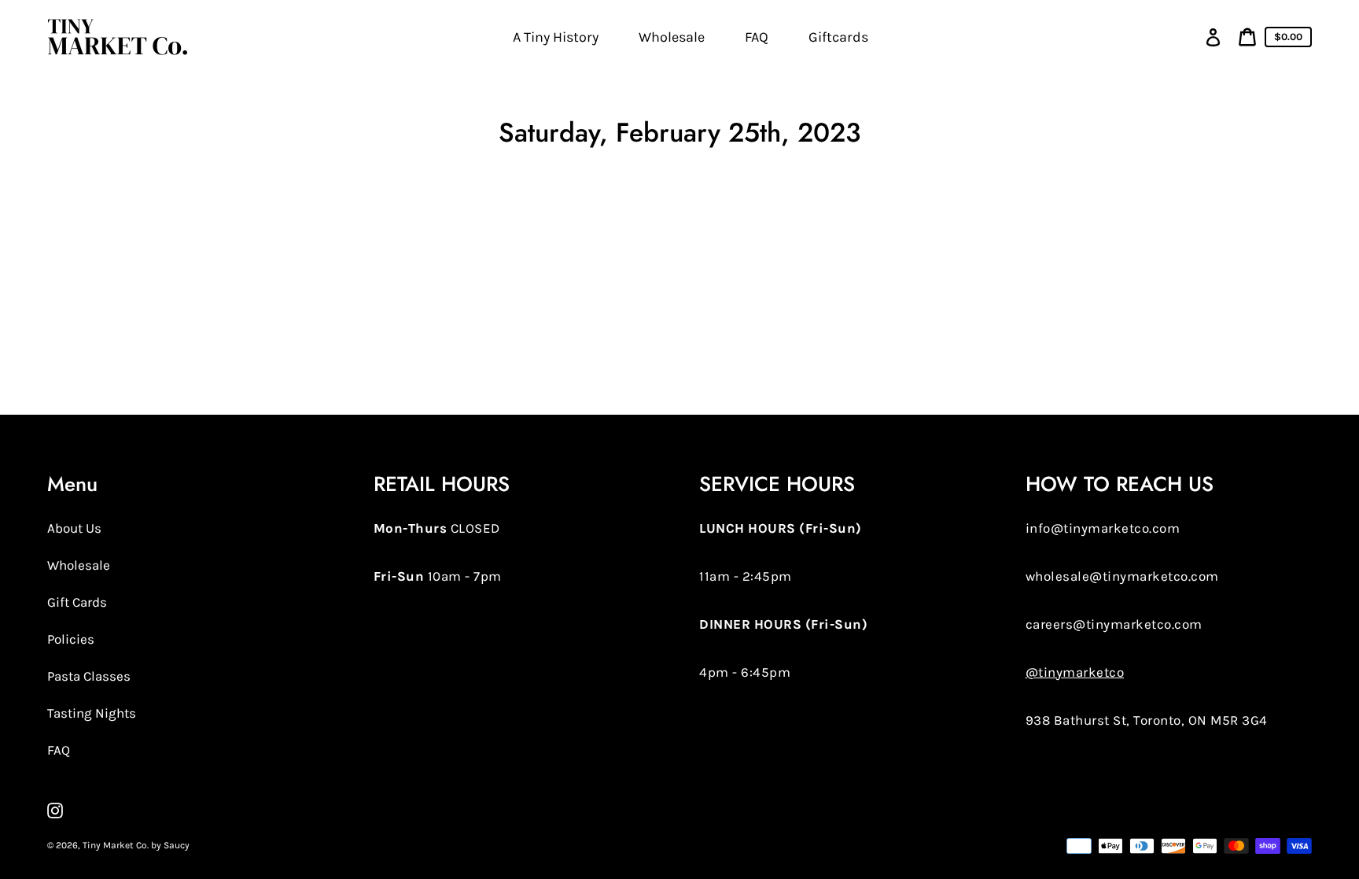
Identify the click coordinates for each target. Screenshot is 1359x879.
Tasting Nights (91, 713)
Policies (70, 639)
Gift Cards (77, 602)
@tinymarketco (1075, 672)
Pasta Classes (89, 676)
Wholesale (78, 565)
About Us (74, 528)
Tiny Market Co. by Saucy (136, 845)
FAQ (58, 750)
